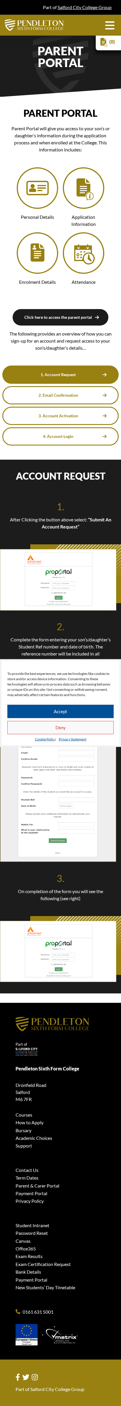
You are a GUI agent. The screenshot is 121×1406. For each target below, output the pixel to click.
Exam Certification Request (43, 1264)
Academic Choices (34, 1138)
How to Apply (29, 1122)
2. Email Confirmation (58, 395)
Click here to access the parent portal (58, 317)
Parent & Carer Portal (37, 1185)
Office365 (26, 1248)
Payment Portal (31, 1193)
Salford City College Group (85, 7)
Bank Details (28, 1272)
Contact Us (27, 1170)
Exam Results (29, 1256)
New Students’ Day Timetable (45, 1287)
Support (24, 1145)
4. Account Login (58, 436)
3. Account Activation (58, 415)
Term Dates (27, 1177)
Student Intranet (32, 1225)
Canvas (23, 1241)
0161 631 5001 (38, 1312)
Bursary (23, 1130)
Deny (61, 727)
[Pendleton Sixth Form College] (34, 25)
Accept (60, 711)
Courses (24, 1115)
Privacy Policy (30, 1201)
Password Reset (32, 1233)
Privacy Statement (72, 739)
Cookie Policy (45, 739)
